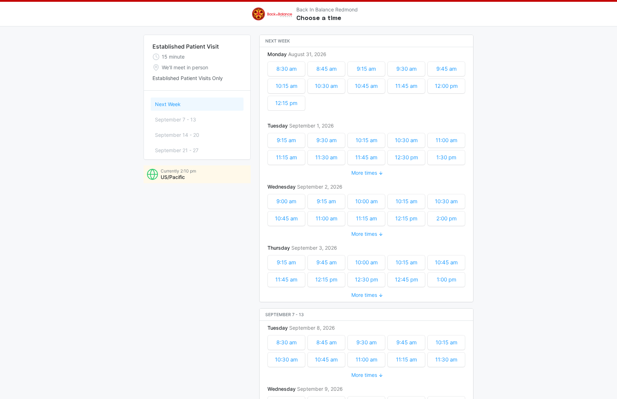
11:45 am (406, 86)
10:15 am (286, 86)
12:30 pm (406, 157)
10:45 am (366, 86)
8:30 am (286, 68)
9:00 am (286, 201)
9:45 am (446, 68)
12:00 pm (446, 86)
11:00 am (446, 140)
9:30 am (406, 68)
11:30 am (326, 157)
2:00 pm (446, 218)
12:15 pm (286, 103)
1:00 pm (446, 279)
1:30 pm (446, 157)
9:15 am (366, 68)
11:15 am (286, 157)
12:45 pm (406, 279)
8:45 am (326, 68)
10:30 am (326, 86)
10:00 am (366, 201)
